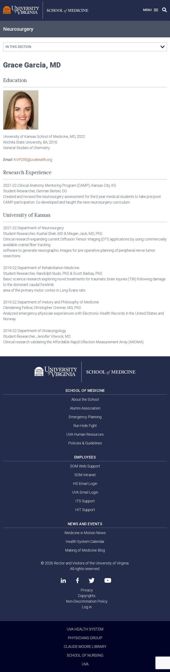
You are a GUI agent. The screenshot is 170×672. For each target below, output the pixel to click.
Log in (87, 607)
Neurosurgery (18, 29)
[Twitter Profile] (92, 580)
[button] (164, 10)
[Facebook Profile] (77, 580)
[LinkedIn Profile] (63, 580)
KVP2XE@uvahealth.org (33, 159)
